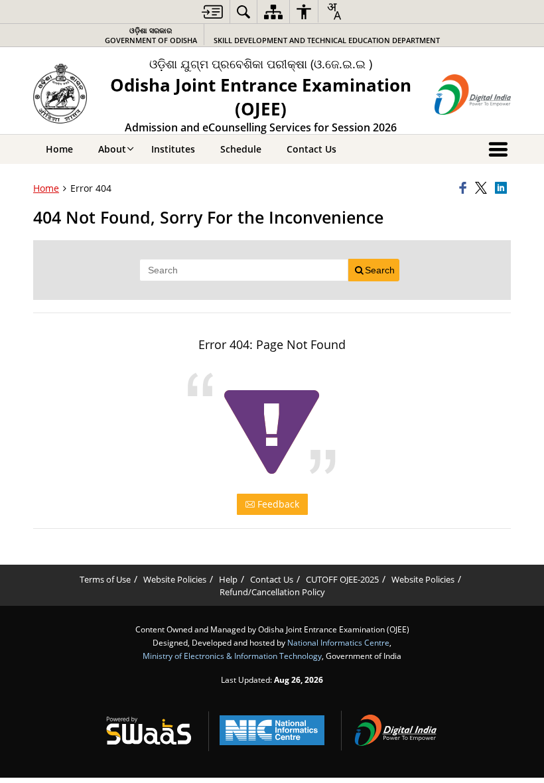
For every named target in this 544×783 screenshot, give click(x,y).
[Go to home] (60, 93)
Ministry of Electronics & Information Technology (232, 655)
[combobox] (333, 11)
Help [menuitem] (228, 579)
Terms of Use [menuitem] (105, 579)
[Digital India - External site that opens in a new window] (473, 94)
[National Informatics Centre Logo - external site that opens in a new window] (272, 730)
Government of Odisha (151, 35)
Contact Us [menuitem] (311, 149)
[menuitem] (212, 11)
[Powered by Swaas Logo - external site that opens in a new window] (149, 730)
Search (380, 270)
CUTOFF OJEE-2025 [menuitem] (342, 579)
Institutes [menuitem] (173, 149)
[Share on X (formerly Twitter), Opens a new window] (483, 188)
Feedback (277, 504)
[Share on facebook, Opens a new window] (465, 188)
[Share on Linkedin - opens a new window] (503, 188)
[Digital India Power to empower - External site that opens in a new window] (395, 730)
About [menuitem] (112, 149)
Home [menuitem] (59, 149)
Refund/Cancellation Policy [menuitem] (272, 592)
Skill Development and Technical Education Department (327, 40)
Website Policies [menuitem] (174, 579)
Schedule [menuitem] (240, 149)
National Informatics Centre (338, 642)
